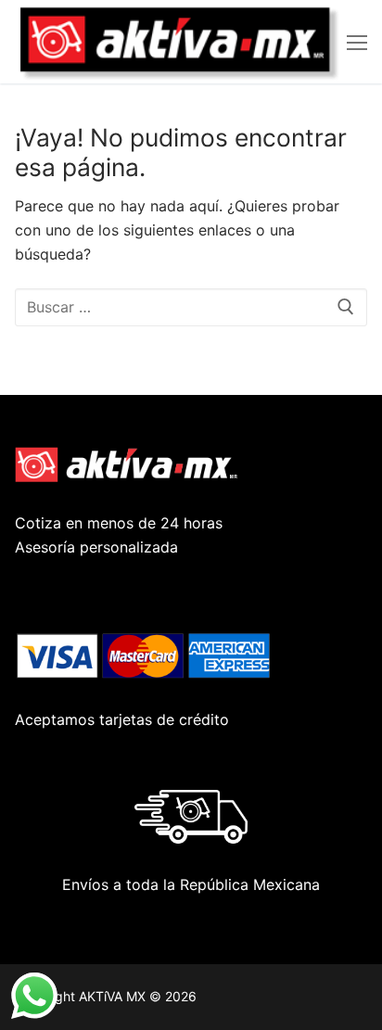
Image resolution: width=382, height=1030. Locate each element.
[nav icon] (357, 41)
